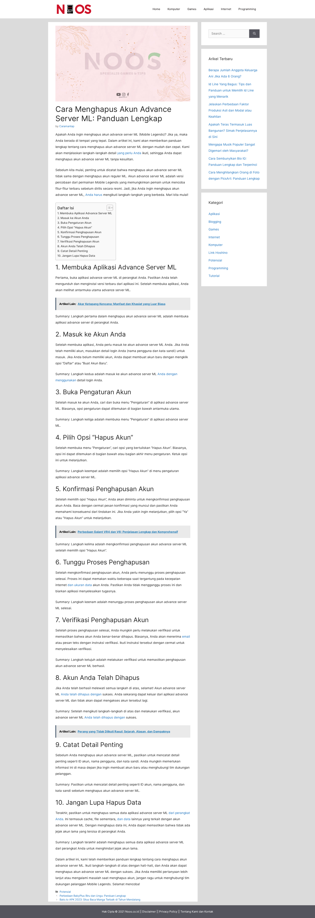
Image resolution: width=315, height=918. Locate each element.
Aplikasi (209, 9)
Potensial (65, 891)
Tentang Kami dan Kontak (196, 911)
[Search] (254, 33)
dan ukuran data (80, 585)
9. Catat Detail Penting (72, 251)
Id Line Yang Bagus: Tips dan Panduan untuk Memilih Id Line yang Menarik (231, 90)
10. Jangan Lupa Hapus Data (76, 255)
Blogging (215, 222)
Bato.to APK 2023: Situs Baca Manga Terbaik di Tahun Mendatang (100, 899)
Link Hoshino (218, 253)
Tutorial (214, 276)
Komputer (174, 9)
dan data (124, 819)
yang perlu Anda (129, 153)
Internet (226, 9)
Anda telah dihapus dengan (81, 694)
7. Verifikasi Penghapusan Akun (78, 241)
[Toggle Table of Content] (108, 208)
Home (156, 9)
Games (191, 9)
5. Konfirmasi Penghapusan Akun (79, 232)
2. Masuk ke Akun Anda (73, 218)
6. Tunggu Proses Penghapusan (78, 236)
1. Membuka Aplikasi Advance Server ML (84, 213)
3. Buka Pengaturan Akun (74, 222)
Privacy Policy (168, 911)
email (186, 636)
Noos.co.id (132, 911)
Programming (247, 9)
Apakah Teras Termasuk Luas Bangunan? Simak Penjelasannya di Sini (233, 131)
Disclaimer (149, 911)
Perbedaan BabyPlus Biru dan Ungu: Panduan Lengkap (93, 895)
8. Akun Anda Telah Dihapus (76, 246)
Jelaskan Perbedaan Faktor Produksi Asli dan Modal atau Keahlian (230, 110)
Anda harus (93, 195)
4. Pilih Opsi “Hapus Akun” (74, 227)
